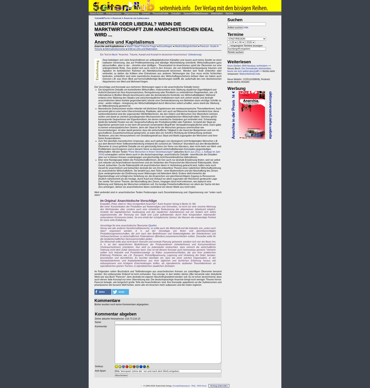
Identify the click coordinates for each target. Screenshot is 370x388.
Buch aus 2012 (192, 151)
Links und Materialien (146, 49)
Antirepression (113, 13)
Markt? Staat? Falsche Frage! (142, 46)
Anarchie (116, 18)
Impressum (185, 386)
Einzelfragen (165, 46)
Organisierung (131, 13)
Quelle (152, 225)
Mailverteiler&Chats (250, 74)
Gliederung (195, 54)
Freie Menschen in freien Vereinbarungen (150, 151)
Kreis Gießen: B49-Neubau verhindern (247, 65)
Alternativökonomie (115, 49)
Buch (115, 54)
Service (229, 13)
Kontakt (176, 386)
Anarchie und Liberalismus (136, 18)
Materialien (217, 13)
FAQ (193, 386)
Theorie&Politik (160, 13)
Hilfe (246, 27)
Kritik (130, 49)
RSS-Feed (201, 386)
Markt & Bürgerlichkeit (186, 46)
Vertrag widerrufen (219, 386)
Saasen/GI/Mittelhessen (195, 13)
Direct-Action (96, 13)
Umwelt (146, 13)
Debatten (176, 13)
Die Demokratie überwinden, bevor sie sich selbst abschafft (249, 70)
